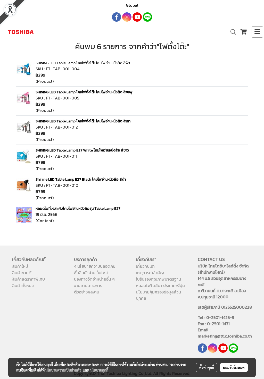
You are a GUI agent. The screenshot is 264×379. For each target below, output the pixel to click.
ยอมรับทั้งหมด (234, 367)
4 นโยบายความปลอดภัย (95, 266)
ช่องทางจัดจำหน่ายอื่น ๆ (94, 279)
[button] (231, 32)
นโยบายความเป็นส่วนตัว (63, 370)
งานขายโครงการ (88, 285)
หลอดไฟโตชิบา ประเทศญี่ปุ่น (160, 285)
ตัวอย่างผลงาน (86, 292)
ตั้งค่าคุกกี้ (206, 367)
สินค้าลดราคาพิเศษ (28, 279)
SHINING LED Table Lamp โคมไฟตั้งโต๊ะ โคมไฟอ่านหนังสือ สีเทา (83, 121)
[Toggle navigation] (257, 32)
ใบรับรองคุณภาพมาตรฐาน (158, 279)
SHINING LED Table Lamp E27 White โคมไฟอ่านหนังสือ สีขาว (82, 150)
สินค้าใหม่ (20, 266)
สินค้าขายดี (21, 272)
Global (132, 5)
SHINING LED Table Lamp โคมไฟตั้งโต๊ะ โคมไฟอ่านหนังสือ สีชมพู (84, 92)
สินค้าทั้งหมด (23, 285)
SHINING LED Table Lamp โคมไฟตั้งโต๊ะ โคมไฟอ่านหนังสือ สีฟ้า (83, 63)
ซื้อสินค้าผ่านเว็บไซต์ (91, 272)
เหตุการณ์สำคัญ (150, 272)
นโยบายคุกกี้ (99, 370)
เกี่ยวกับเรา (145, 266)
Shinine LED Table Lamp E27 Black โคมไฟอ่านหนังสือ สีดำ (81, 179)
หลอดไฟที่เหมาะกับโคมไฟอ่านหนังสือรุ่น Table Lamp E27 (78, 208)
